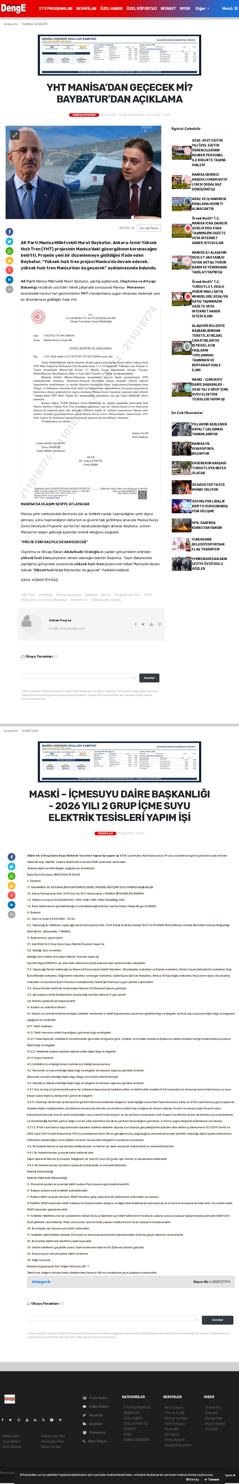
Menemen (136, 287)
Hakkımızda (10, 1436)
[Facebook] (4, 1420)
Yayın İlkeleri (11, 1442)
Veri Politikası (11, 1447)
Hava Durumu (174, 1408)
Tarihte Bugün (175, 1424)
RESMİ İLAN (86, 8)
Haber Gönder (51, 1447)
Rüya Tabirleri (215, 1424)
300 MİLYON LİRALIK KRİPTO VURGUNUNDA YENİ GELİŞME (210, 506)
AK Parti (28, 281)
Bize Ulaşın (97, 1441)
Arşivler (95, 1424)
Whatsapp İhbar (52, 1442)
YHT (85, 293)
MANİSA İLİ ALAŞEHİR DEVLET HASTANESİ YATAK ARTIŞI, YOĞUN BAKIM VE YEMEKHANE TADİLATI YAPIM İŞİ (209, 262)
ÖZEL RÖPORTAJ (142, 8)
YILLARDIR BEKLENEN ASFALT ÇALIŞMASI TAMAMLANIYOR (209, 429)
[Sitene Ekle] (62, 1420)
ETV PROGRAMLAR (55, 8)
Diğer (201, 8)
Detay (194, 1479)
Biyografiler (213, 1418)
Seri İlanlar (172, 1434)
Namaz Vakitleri (176, 1418)
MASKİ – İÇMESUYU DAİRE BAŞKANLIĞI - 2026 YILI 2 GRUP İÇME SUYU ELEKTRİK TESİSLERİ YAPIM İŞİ (210, 389)
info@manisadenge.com (67, 628)
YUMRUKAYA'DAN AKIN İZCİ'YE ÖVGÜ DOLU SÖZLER (209, 564)
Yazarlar (95, 1415)
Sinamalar (172, 1429)
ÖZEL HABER (111, 8)
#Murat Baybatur (68, 595)
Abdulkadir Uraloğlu (82, 552)
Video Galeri (98, 1407)
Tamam (213, 1479)
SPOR (185, 8)
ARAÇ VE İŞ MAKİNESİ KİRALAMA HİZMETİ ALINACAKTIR (209, 204)
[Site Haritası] (53, 1420)
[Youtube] (29, 1420)
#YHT (148, 595)
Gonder (149, 678)
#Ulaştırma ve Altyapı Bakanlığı (44, 600)
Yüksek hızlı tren (48, 570)
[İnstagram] (21, 1420)
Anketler (211, 1413)
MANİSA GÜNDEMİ (34, 24)
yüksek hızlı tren (36, 558)
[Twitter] (12, 1420)
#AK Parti (28, 595)
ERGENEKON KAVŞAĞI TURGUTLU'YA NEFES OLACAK (209, 468)
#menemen (79, 600)
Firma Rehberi (175, 1440)
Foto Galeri (98, 1398)
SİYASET (168, 8)
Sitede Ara (213, 1408)
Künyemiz (97, 1433)
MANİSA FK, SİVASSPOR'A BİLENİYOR (203, 449)
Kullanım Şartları (53, 1436)
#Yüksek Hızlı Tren (127, 595)
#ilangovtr (41, 1282)
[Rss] (45, 1420)
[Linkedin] (37, 1420)
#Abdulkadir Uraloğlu (106, 600)
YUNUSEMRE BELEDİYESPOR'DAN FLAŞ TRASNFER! (208, 544)
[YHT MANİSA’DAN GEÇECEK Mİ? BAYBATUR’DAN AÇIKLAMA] (83, 172)
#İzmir (106, 595)
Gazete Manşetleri (178, 1445)
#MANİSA (46, 595)
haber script (9, 1478)
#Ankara (91, 595)
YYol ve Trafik (174, 1413)
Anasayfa (11, 24)
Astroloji (211, 1429)
